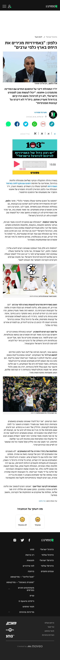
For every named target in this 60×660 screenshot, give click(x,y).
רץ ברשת (29, 555)
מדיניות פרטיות (26, 612)
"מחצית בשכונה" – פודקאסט (20, 582)
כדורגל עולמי (47, 555)
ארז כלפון (42, 501)
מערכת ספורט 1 (40, 112)
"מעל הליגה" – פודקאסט (22, 577)
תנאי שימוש (28, 606)
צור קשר (51, 627)
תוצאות (30, 560)
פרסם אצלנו (49, 623)
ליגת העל (38, 37)
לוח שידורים (28, 566)
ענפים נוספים (47, 571)
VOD (32, 549)
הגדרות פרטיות (48, 635)
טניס (32, 595)
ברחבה (31, 571)
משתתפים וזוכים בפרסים (26, 589)
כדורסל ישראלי (46, 560)
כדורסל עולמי (47, 566)
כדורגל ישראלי (51, 37)
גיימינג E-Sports (26, 601)
